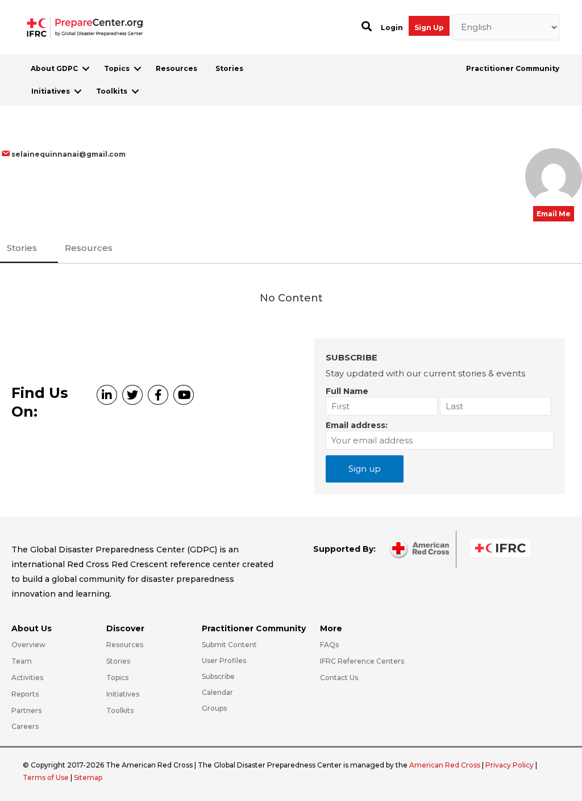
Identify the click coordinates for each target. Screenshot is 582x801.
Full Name (347, 391)
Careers (25, 726)
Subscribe (218, 676)
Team (21, 661)
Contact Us (339, 677)
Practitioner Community (512, 68)
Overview (28, 644)
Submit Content (229, 644)
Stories (229, 68)
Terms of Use (46, 777)
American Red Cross (445, 765)
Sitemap (88, 777)
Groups (214, 708)
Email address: (357, 425)
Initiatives (50, 91)
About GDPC (54, 68)
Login (392, 27)
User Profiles (224, 660)
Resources (176, 68)
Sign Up (429, 27)
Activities (27, 677)
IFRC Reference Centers (362, 661)
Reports (25, 694)
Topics (117, 68)
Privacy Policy (510, 765)
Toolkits (111, 91)
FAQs (329, 644)
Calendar (217, 692)
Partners (26, 710)
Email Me (554, 213)
